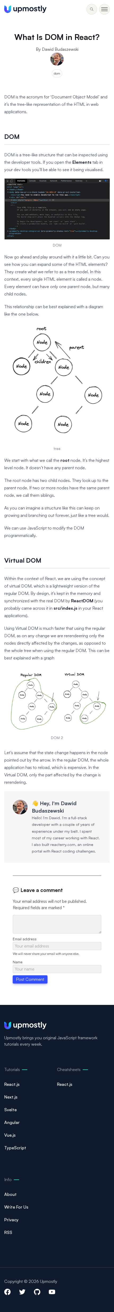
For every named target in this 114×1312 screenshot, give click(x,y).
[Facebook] (7, 1292)
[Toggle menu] (91, 9)
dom (57, 73)
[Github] (37, 1292)
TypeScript (15, 1147)
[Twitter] (22, 1292)
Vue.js (10, 1135)
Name (18, 962)
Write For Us (16, 1207)
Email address (25, 939)
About (10, 1194)
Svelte (10, 1109)
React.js (12, 1084)
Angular (12, 1122)
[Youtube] (52, 1292)
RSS (8, 1232)
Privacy (11, 1219)
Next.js (10, 1097)
